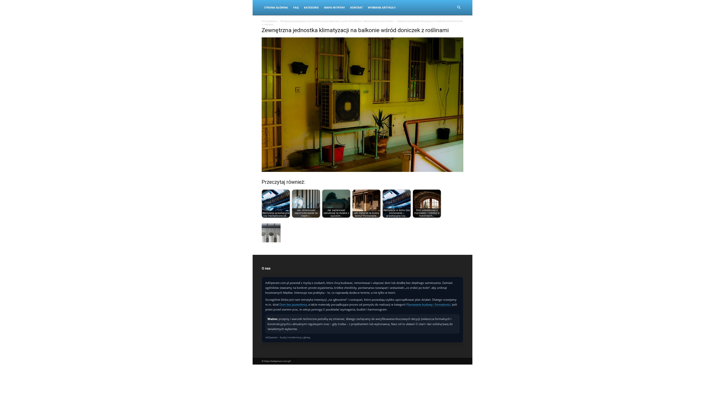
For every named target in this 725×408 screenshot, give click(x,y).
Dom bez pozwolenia (293, 304)
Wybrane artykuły (382, 7)
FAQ (296, 7)
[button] (458, 8)
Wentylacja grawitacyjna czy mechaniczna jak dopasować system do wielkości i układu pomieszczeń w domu (337, 21)
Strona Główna (276, 7)
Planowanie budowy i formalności (428, 304)
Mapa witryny (334, 7)
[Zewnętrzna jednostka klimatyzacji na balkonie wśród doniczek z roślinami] (362, 170)
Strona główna (269, 21)
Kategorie (311, 7)
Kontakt (356, 7)
